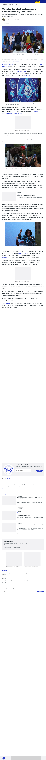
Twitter (10, 478)
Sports (16, 4)
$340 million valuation (23, 253)
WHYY (4, 2)
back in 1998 (27, 75)
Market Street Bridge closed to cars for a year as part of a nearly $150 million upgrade (18, 573)
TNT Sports (7, 253)
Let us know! (16, 61)
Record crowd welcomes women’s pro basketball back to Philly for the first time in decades (29, 498)
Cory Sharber (9, 19)
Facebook (7, 478)
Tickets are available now (20, 71)
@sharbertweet (8, 547)
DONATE (38, 1)
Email (12, 478)
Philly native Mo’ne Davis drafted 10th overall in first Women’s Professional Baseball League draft (29, 514)
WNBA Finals (7, 303)
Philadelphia (11, 4)
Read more (6, 544)
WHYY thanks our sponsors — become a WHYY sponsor (22, 130)
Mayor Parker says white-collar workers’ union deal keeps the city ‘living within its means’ (30, 525)
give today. (5, 488)
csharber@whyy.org (16, 547)
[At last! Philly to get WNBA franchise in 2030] (9, 197)
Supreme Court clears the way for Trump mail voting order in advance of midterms (18, 577)
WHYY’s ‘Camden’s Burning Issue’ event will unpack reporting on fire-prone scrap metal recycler (20, 580)
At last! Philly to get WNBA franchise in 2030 (26, 195)
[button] (3, 758)
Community (5, 4)
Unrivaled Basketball (7, 64)
